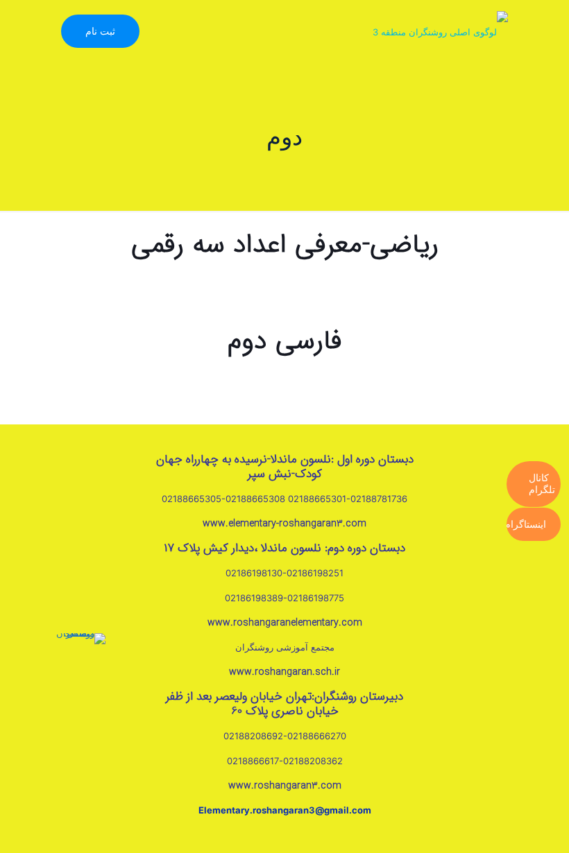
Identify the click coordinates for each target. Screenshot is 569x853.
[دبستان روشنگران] (440, 31)
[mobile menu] (179, 31)
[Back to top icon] (512, 832)
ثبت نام (100, 31)
